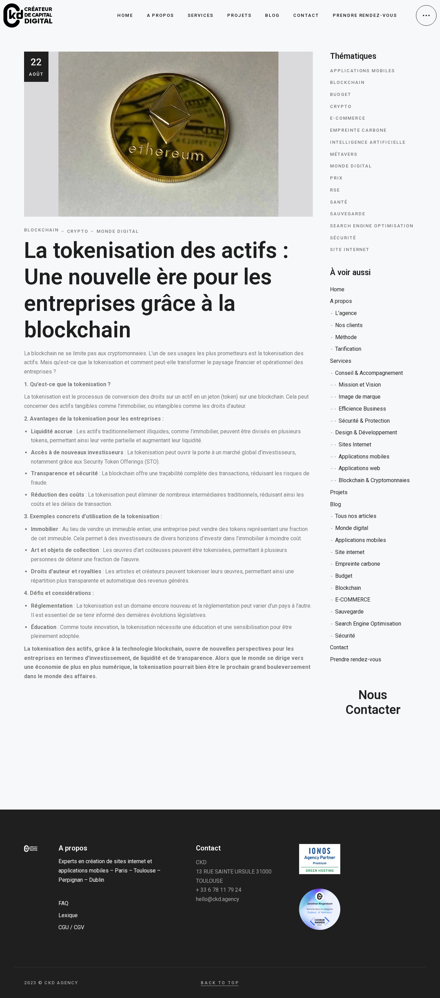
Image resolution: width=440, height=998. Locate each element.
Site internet (350, 249)
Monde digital (351, 166)
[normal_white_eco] (319, 859)
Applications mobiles (362, 70)
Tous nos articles (355, 516)
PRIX (336, 178)
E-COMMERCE (347, 118)
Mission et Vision (360, 384)
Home (337, 289)
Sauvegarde (347, 213)
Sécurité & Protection (364, 420)
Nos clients (349, 325)
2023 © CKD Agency (51, 982)
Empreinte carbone (358, 130)
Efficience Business (362, 408)
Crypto (341, 106)
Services (340, 361)
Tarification (348, 349)
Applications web (359, 468)
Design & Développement (366, 432)
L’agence (346, 313)
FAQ (63, 903)
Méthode (346, 337)
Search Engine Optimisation (372, 225)
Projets (339, 492)
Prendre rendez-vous (355, 659)
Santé (339, 202)
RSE (335, 190)
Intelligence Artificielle (368, 142)
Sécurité (343, 237)
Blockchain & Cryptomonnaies (374, 480)
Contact (339, 647)
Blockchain (347, 82)
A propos (341, 301)
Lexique (68, 915)
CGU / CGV (71, 927)
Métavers (344, 154)
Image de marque (360, 396)
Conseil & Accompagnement (369, 373)
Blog (335, 504)
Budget (340, 94)
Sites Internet (355, 444)
